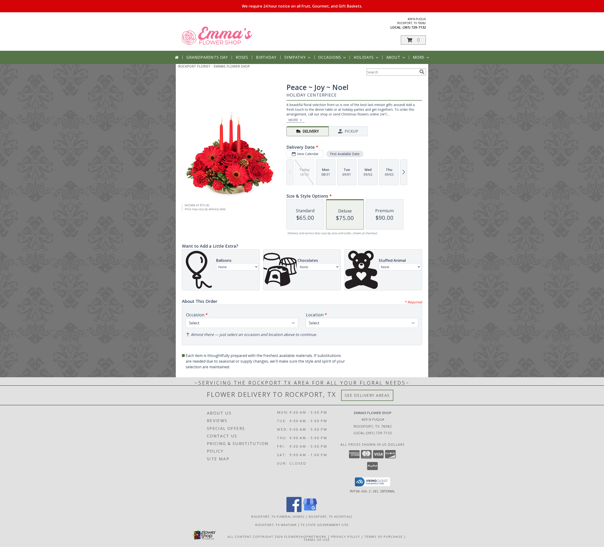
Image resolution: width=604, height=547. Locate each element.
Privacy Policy (345, 536)
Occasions (329, 57)
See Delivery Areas (367, 395)
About (393, 57)
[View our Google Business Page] (310, 511)
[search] (422, 71)
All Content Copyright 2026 (255, 536)
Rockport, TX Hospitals (331, 516)
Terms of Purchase (384, 536)
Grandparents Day (207, 57)
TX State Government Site (324, 525)
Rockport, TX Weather (276, 525)
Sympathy (295, 57)
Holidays (363, 57)
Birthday (266, 57)
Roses (242, 57)
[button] (413, 40)
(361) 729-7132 (414, 27)
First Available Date (345, 154)
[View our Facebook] (294, 511)
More (418, 57)
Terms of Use (317, 540)
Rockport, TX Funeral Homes (278, 516)
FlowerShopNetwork (305, 536)
